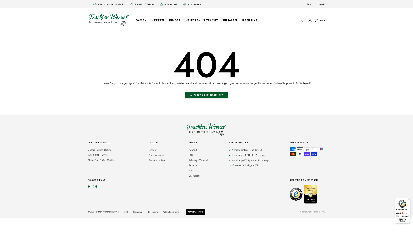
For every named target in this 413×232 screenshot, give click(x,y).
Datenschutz (138, 212)
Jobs (191, 170)
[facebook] (89, 187)
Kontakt (321, 4)
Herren (157, 20)
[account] (310, 20)
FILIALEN (230, 20)
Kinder (175, 20)
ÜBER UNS (249, 20)
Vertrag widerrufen (195, 211)
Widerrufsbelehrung (171, 212)
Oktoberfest (195, 175)
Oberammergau (156, 155)
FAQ (309, 4)
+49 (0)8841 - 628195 (98, 155)
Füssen (152, 149)
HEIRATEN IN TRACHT (202, 20)
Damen (141, 20)
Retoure (193, 165)
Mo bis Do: (93, 160)
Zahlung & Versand (198, 160)
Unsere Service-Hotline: (100, 149)
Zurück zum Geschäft (208, 95)
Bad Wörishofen (156, 160)
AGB (126, 212)
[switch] (402, 220)
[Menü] (408, 200)
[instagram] (95, 187)
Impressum (153, 212)
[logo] (108, 19)
